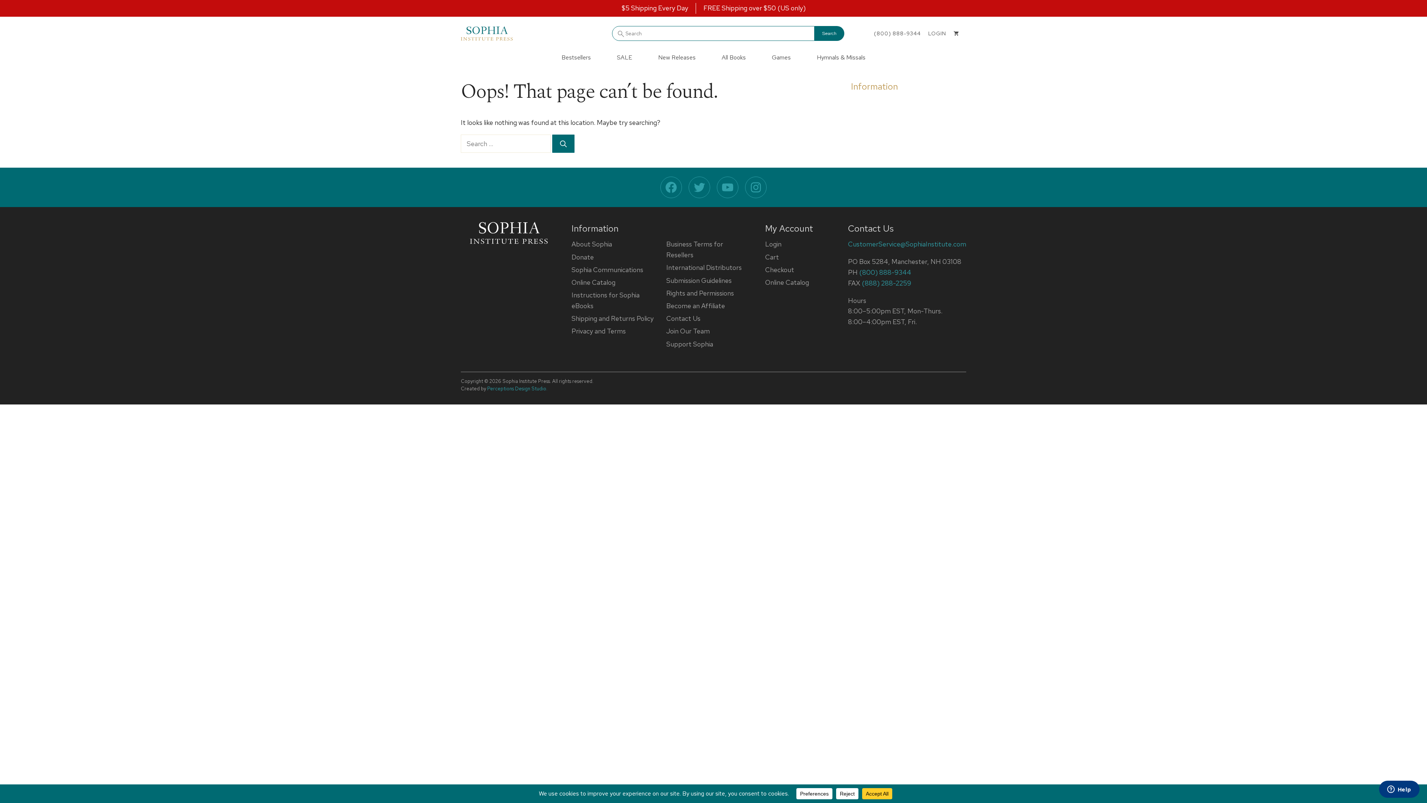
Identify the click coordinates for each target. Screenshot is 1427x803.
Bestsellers (576, 57)
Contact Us (683, 318)
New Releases (677, 57)
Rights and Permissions (700, 293)
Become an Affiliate (695, 305)
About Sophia (592, 244)
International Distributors (704, 267)
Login (773, 244)
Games (781, 57)
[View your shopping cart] (956, 33)
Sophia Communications (607, 269)
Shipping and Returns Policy (613, 318)
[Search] (563, 144)
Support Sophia (689, 344)
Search (829, 33)
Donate (583, 257)
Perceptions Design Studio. (517, 389)
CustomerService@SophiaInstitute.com (907, 244)
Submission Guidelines (699, 280)
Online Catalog (593, 282)
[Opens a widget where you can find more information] (1399, 790)
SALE (624, 57)
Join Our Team (688, 331)
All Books (734, 57)
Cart (772, 257)
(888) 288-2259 (886, 283)
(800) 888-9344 (897, 33)
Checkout (779, 269)
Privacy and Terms (599, 331)
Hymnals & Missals (841, 57)
